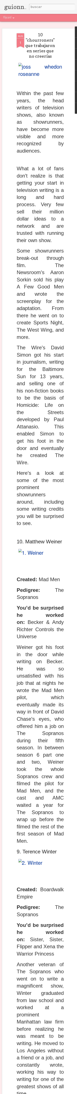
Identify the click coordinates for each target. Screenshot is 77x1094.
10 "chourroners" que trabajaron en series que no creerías (40, 45)
